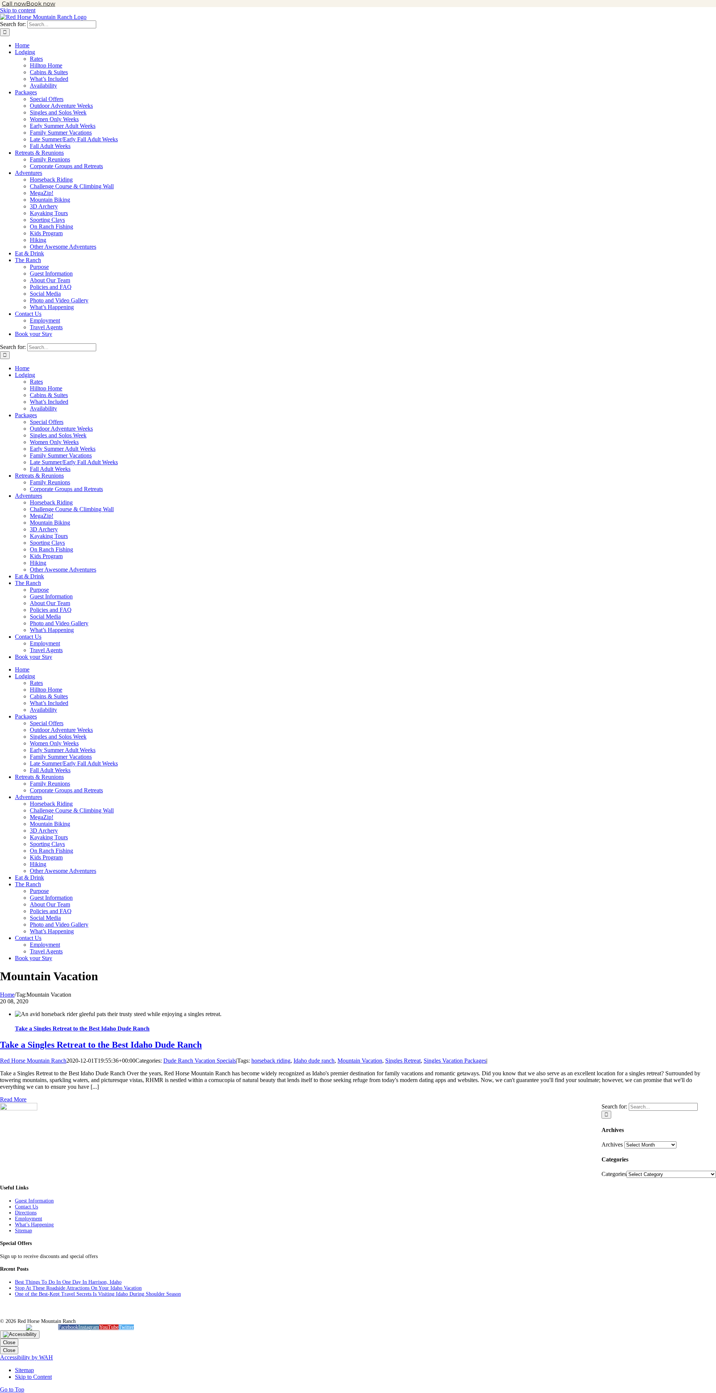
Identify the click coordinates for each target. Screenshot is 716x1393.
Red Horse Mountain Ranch (33, 1060)
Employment (28, 1218)
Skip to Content (33, 1377)
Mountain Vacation (359, 1060)
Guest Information (34, 1201)
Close (9, 1342)
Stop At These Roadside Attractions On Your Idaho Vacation (78, 1288)
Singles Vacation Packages (455, 1060)
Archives (612, 1144)
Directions (26, 1213)
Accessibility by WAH (26, 1357)
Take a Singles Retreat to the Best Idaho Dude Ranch (82, 1028)
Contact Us (26, 1207)
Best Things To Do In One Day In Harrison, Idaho (68, 1282)
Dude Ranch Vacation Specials (199, 1060)
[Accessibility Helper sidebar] (20, 1334)
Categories (614, 1174)
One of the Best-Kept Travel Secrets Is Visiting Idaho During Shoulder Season (98, 1294)
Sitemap (23, 1230)
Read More (13, 1099)
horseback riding (271, 1060)
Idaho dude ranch (314, 1060)
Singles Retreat (403, 1060)
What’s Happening (34, 1224)
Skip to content (17, 10)
